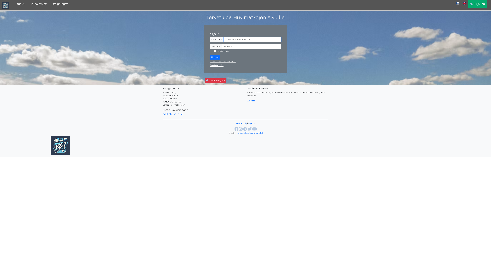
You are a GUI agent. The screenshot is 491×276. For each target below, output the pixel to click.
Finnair (181, 114)
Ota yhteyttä (60, 3)
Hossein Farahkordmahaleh (250, 133)
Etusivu (20, 3)
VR (175, 114)
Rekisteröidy (217, 65)
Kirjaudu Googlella (216, 80)
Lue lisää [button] (251, 101)
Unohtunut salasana (223, 61)
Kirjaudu (479, 3)
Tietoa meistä (38, 3)
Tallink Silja (167, 114)
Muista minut (223, 51)
